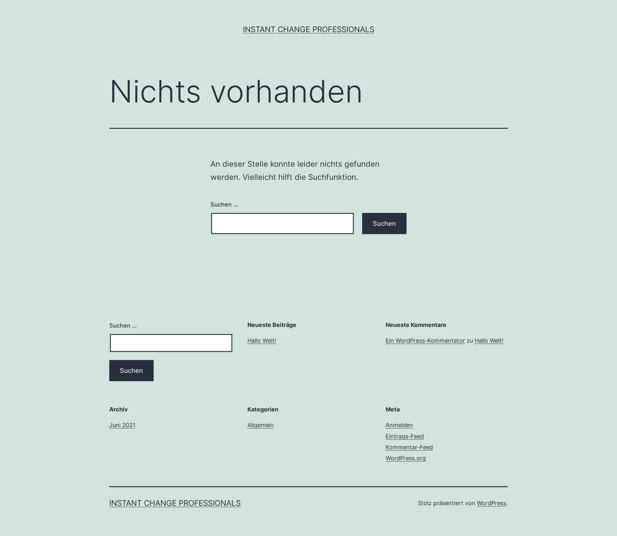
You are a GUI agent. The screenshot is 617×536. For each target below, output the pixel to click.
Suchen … (224, 204)
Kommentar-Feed (409, 447)
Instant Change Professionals (308, 29)
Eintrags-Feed (405, 436)
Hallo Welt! (261, 340)
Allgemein (260, 425)
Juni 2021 (122, 425)
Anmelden (399, 425)
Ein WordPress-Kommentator (425, 340)
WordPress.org (406, 458)
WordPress (491, 503)
